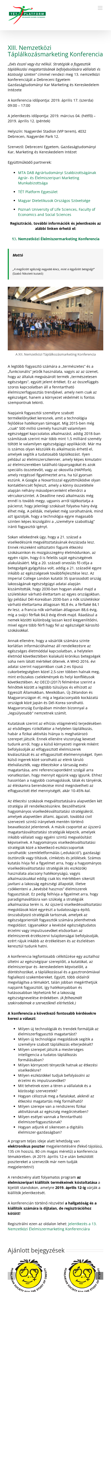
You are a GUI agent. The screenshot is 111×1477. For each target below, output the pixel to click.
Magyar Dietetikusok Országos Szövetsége (54, 200)
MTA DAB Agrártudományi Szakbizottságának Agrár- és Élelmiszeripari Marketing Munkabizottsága (57, 177)
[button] (11, 1276)
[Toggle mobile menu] (100, 8)
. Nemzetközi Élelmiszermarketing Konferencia (57, 238)
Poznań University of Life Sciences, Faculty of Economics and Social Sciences (56, 212)
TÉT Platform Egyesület (38, 191)
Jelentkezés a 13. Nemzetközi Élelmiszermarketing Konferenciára (52, 1226)
